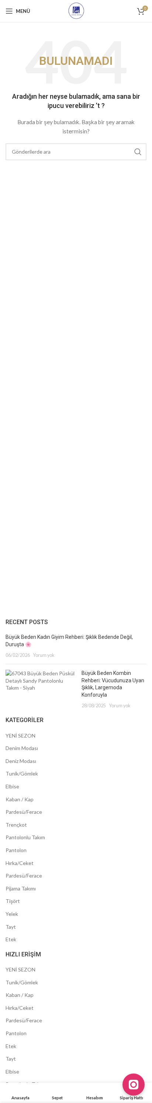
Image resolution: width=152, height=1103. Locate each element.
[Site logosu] (76, 10)
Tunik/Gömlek (22, 773)
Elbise (12, 786)
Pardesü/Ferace (24, 812)
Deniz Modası (21, 761)
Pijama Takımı (21, 888)
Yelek (12, 914)
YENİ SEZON (20, 735)
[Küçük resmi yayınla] (41, 689)
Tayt (11, 927)
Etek (11, 939)
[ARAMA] (137, 151)
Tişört (13, 901)
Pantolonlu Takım (25, 837)
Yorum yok (44, 655)
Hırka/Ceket (20, 863)
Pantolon (16, 850)
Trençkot (16, 825)
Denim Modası (22, 748)
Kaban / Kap (20, 799)
